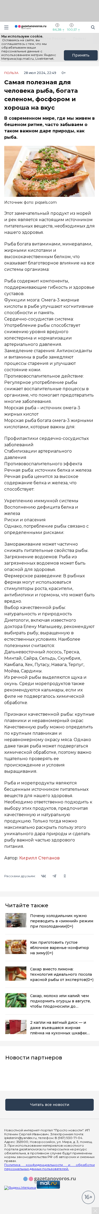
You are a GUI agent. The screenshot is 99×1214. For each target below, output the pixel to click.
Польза (11, 73)
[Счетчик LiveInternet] (15, 1212)
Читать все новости (49, 1104)
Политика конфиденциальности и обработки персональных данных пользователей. (49, 1167)
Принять (80, 55)
